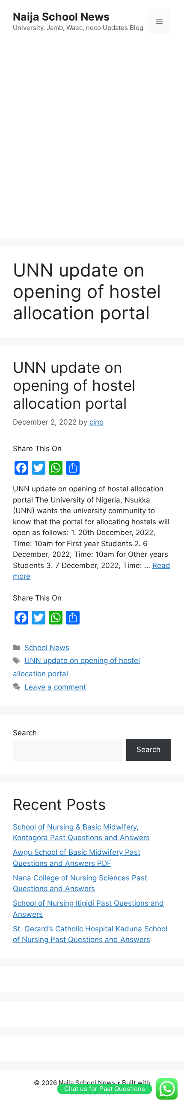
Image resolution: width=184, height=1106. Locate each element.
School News (46, 647)
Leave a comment (55, 687)
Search (25, 732)
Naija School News (61, 16)
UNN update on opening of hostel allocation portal (74, 385)
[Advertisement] (92, 137)
